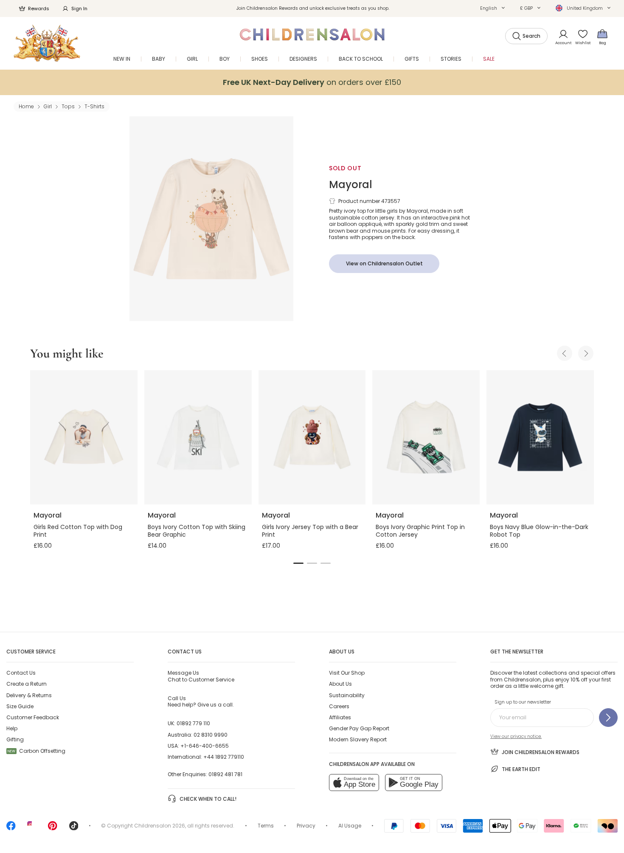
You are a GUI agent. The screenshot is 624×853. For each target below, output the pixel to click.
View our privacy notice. (516, 736)
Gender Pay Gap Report (359, 728)
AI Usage (349, 825)
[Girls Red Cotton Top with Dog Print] (84, 437)
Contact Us (21, 672)
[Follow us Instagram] (32, 828)
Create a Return (26, 683)
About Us (340, 683)
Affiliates (340, 717)
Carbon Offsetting (36, 750)
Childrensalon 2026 (159, 825)
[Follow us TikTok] (74, 828)
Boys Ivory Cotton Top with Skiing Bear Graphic (196, 530)
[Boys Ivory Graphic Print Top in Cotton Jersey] (426, 437)
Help (11, 728)
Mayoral (350, 184)
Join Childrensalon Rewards (540, 752)
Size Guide (20, 706)
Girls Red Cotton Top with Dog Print (78, 530)
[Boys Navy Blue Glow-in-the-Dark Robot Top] (540, 437)
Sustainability (347, 695)
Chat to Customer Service (201, 676)
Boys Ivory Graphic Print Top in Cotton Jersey (420, 530)
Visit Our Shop (347, 672)
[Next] (585, 353)
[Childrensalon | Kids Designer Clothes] (47, 43)
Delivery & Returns (29, 695)
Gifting (15, 739)
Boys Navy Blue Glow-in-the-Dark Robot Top (539, 530)
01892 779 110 (193, 723)
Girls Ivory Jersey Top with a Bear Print (310, 530)
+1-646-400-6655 (204, 745)
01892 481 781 (225, 774)
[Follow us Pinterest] (52, 828)
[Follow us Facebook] (11, 828)
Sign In (79, 8)
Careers (339, 706)
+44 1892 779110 (223, 756)
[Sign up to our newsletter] (608, 717)
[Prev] (564, 353)
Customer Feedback (32, 717)
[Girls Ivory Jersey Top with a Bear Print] (312, 437)
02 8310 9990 (211, 734)
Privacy (306, 825)
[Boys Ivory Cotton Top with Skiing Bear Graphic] (198, 437)
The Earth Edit (521, 769)
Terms (266, 825)
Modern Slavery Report (358, 739)
